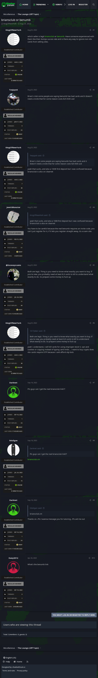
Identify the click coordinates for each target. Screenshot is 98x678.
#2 (94, 90)
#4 (94, 207)
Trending (41, 4)
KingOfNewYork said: (39, 215)
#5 (94, 265)
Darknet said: (35, 448)
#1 (94, 30)
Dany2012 (13, 558)
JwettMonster (13, 207)
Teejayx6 (13, 89)
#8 (94, 440)
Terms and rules (8, 670)
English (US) (10, 657)
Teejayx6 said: (36, 155)
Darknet (13, 382)
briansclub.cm (34, 459)
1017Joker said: (36, 331)
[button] (48, 4)
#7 (94, 382)
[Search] (93, 4)
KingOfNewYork (9, 23)
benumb (60, 36)
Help (8, 661)
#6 (94, 323)
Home (25, 4)
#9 (94, 500)
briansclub (49, 36)
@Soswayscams (13, 265)
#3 (94, 147)
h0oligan (13, 440)
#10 (93, 558)
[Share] (90, 29)
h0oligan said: (36, 508)
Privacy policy (22, 670)
